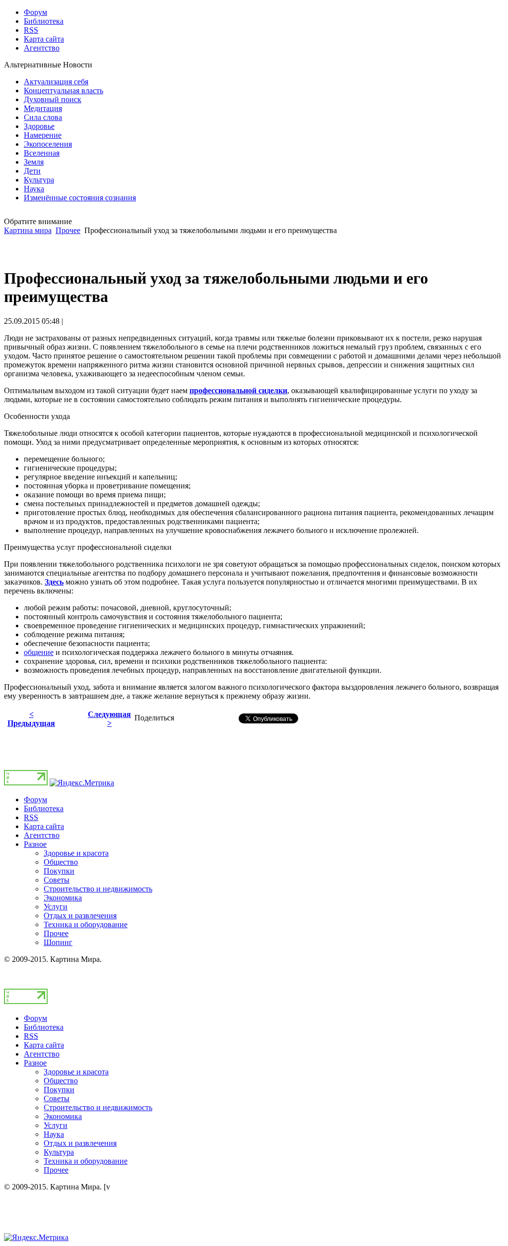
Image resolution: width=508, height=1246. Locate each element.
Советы (56, 880)
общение (39, 652)
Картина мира (28, 230)
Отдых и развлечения (80, 915)
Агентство (42, 835)
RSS (31, 817)
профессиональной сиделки (238, 390)
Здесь (54, 582)
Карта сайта (44, 826)
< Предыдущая (31, 718)
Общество (61, 862)
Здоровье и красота (76, 853)
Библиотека (44, 808)
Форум (35, 799)
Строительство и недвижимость (98, 889)
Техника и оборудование (85, 924)
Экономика (63, 897)
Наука (54, 1134)
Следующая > (109, 718)
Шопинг (58, 942)
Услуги (55, 906)
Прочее (68, 230)
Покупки (59, 871)
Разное (35, 844)
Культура (59, 1152)
